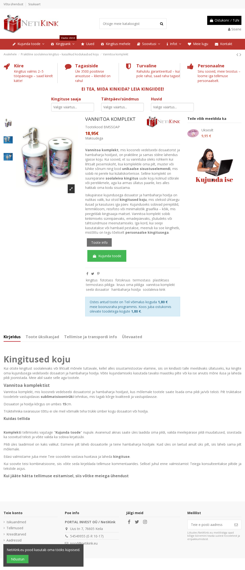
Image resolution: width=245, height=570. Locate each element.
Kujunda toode (109, 256)
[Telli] (236, 524)
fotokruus (122, 280)
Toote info (99, 242)
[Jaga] (87, 273)
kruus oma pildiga (130, 284)
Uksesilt (207, 130)
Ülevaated (132, 337)
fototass (106, 280)
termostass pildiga (100, 284)
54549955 (77, 536)
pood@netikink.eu (84, 543)
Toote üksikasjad (42, 337)
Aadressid (14, 540)
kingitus (92, 280)
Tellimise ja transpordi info (90, 337)
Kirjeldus (12, 337)
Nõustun (17, 559)
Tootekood (94, 127)
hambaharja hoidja (126, 289)
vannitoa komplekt (160, 284)
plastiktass (161, 280)
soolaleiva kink (154, 289)
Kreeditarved (16, 534)
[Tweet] (92, 273)
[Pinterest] (98, 273)
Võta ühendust (14, 4)
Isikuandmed (16, 522)
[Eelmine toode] (237, 54)
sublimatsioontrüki (57, 396)
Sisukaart (34, 4)
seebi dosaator (97, 289)
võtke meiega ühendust (106, 475)
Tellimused (14, 528)
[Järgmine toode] (240, 54)
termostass (141, 280)
